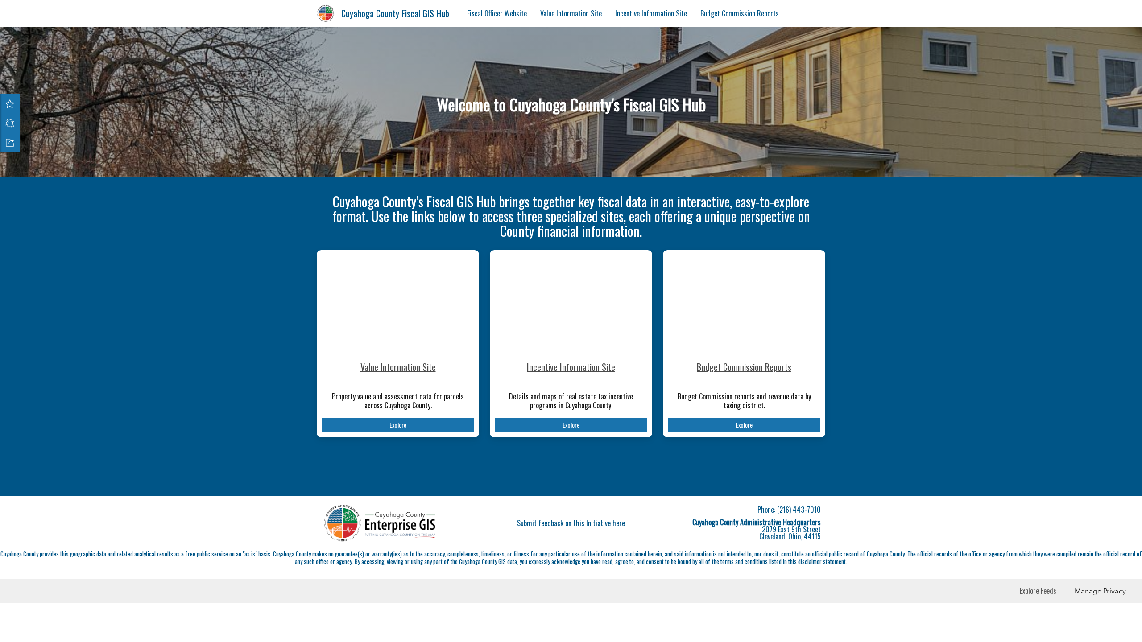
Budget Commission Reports (739, 13)
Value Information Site (571, 13)
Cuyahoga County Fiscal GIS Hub (395, 13)
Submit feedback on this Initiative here (571, 523)
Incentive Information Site (651, 13)
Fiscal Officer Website (497, 13)
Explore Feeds (1038, 590)
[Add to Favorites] (10, 103)
